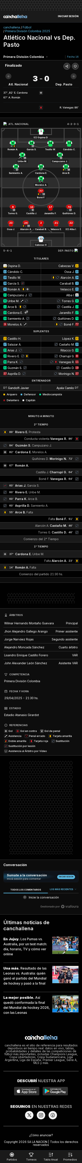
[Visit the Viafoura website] (70, 906)
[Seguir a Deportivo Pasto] (74, 76)
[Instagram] (41, 1115)
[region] (41, 899)
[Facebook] (53, 1115)
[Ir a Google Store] (55, 1091)
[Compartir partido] (66, 66)
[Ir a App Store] (26, 1091)
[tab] (25, 889)
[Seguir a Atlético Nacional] (8, 76)
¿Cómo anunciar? (41, 1135)
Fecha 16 (73, 56)
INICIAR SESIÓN (68, 16)
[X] (29, 1115)
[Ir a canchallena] (15, 16)
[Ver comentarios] (75, 66)
